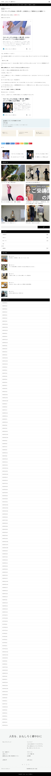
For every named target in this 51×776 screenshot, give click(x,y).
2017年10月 (4, 621)
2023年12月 (4, 394)
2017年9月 (4, 624)
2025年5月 (4, 345)
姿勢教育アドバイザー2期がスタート (8, 222)
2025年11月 (4, 327)
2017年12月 (4, 615)
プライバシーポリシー (5, 768)
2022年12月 (4, 431)
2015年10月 (4, 694)
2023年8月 (4, 406)
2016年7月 (4, 667)
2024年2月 (4, 388)
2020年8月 (4, 517)
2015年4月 (4, 713)
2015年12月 (4, 688)
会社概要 (29, 755)
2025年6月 (4, 342)
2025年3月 (4, 351)
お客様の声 (25, 234)
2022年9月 (4, 440)
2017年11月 (4, 618)
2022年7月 (4, 446)
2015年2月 (4, 719)
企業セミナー (5, 753)
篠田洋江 (16, 14)
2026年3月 (4, 315)
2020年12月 (4, 504)
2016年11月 (4, 654)
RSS (29, 764)
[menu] (49, 1)
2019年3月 (4, 569)
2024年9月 (4, 367)
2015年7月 (4, 703)
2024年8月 (4, 370)
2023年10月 (4, 400)
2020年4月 (4, 529)
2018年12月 (4, 578)
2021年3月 (4, 495)
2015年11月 (4, 691)
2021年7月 (4, 483)
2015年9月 (4, 697)
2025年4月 (4, 348)
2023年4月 (4, 419)
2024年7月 (4, 373)
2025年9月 (4, 333)
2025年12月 (4, 324)
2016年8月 (4, 664)
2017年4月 (4, 639)
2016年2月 (4, 682)
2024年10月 (4, 364)
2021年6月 (4, 486)
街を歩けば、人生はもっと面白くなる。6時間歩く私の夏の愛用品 (20, 284)
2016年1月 (4, 685)
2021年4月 (4, 492)
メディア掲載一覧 (30, 753)
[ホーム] (1, 3)
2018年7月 (4, 593)
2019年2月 (4, 572)
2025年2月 (4, 354)
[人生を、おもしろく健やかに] (23, 1)
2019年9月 (4, 550)
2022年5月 (4, 452)
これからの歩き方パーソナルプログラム (35, 743)
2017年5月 (4, 636)
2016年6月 (4, 670)
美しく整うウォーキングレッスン (33, 748)
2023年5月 (4, 416)
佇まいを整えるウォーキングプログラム (35, 746)
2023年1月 (4, 428)
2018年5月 (4, 599)
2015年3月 (4, 716)
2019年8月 (4, 553)
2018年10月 (4, 584)
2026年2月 (4, 318)
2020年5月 (4, 526)
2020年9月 (4, 514)
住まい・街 (25, 240)
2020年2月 (4, 535)
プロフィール (29, 751)
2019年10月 (4, 547)
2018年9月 (4, 587)
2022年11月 (4, 434)
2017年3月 (4, 642)
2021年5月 (4, 489)
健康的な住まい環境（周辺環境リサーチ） (10, 755)
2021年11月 (4, 471)
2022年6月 (4, 449)
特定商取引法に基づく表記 (32, 768)
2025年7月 (4, 339)
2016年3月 (4, 679)
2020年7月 (4, 520)
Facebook (24, 764)
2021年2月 (4, 498)
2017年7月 (4, 630)
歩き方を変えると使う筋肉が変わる (33, 182)
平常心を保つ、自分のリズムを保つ (33, 222)
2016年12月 (4, 651)
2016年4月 (4, 676)
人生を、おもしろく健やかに (25, 736)
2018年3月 (4, 605)
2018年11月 (4, 581)
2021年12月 (4, 468)
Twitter (22, 764)
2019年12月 (4, 541)
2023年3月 (4, 422)
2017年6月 (4, 633)
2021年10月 (4, 474)
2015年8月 (4, 700)
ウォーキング (29, 741)
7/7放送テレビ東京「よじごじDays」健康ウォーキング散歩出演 (19, 275)
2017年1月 (4, 648)
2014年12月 (4, 725)
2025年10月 (4, 330)
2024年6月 (4, 376)
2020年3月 (4, 532)
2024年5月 (4, 379)
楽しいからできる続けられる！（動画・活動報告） (11, 201)
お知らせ (25, 237)
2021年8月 (4, 480)
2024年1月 (4, 391)
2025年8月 (4, 336)
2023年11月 (4, 397)
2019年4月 (4, 566)
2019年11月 (4, 544)
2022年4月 (4, 455)
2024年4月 (4, 382)
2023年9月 (4, 403)
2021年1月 (4, 501)
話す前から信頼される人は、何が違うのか (16, 293)
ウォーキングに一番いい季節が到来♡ (8, 182)
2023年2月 (4, 425)
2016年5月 (4, 673)
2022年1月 (4, 465)
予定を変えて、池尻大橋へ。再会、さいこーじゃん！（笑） (19, 257)
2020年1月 (4, 538)
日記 (3, 8)
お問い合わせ (29, 759)
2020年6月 (4, 523)
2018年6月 (4, 596)
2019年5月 (4, 563)
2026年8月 (4, 302)
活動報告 (25, 248)
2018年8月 (4, 590)
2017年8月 (4, 627)
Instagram (26, 764)
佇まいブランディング (6, 741)
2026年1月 (4, 321)
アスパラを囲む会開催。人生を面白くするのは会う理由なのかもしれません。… (22, 266)
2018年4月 (4, 602)
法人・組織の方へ (5, 751)
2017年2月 (4, 645)
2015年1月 (4, 722)
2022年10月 (4, 437)
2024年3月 (4, 385)
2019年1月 (4, 575)
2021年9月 (4, 477)
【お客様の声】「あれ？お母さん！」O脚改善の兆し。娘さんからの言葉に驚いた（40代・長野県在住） (37, 202)
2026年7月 (4, 305)
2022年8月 (4, 443)
